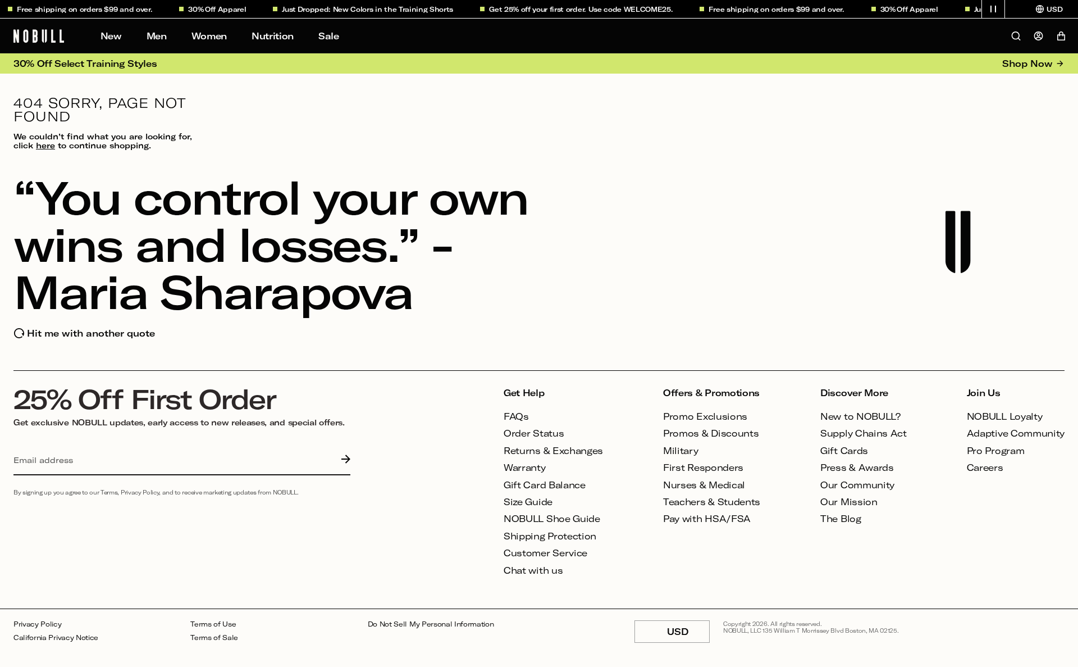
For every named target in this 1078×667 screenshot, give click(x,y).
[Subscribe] (343, 460)
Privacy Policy (37, 624)
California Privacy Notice (55, 637)
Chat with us (533, 570)
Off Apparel (219, 9)
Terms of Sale (214, 637)
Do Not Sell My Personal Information (431, 624)
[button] (993, 9)
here (45, 145)
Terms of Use (213, 624)
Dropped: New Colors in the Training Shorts (370, 9)
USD (688, 634)
